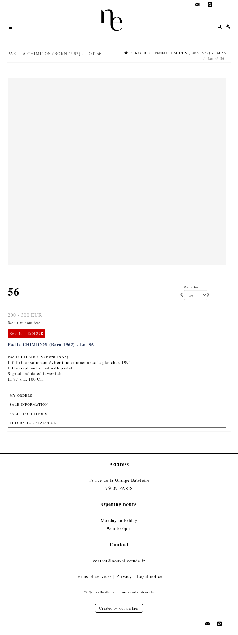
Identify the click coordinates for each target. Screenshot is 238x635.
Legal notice (149, 576)
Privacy (124, 576)
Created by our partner (119, 608)
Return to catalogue (33, 422)
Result (140, 52)
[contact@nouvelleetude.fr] (197, 4)
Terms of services (94, 576)
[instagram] (210, 4)
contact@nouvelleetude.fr (119, 561)
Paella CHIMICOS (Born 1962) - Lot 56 (189, 52)
